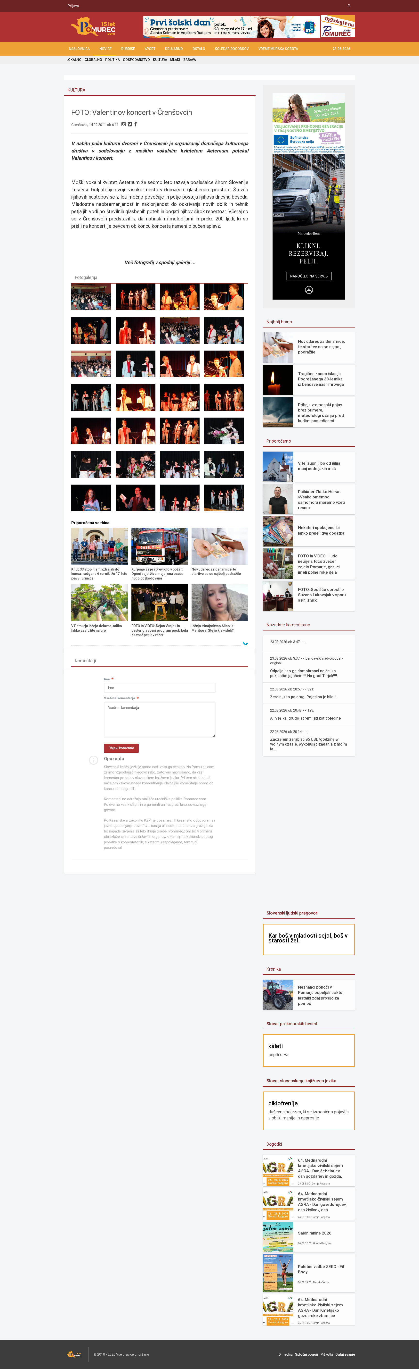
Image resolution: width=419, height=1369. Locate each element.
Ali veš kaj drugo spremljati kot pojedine (305, 718)
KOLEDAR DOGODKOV (232, 49)
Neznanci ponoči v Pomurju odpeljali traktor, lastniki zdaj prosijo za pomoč (321, 995)
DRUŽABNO (174, 49)
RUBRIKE (128, 49)
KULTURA (160, 60)
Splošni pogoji (306, 1354)
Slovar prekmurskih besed (291, 1023)
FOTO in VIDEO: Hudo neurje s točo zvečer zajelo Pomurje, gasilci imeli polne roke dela (319, 564)
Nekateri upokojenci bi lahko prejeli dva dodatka (321, 530)
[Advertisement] (309, 834)
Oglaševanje (345, 1354)
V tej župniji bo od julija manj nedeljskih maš (319, 466)
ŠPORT (150, 49)
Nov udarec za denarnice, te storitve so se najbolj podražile (321, 346)
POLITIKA (112, 60)
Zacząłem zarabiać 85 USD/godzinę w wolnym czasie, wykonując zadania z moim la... (308, 744)
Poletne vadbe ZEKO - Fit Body (321, 1269)
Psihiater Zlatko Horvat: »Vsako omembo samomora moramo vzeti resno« (321, 499)
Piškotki (327, 1354)
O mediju (285, 1354)
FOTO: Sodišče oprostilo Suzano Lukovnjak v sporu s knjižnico (322, 595)
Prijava (73, 6)
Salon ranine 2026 (314, 1233)
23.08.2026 (341, 49)
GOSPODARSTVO (136, 60)
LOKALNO (73, 60)
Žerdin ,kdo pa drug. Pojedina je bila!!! (303, 697)
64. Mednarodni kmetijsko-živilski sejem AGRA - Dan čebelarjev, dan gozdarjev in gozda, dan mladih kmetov (320, 1168)
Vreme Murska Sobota (278, 49)
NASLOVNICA (79, 49)
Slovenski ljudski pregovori (292, 912)
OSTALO (199, 49)
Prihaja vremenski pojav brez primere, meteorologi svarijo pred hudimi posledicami (321, 412)
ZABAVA (189, 60)
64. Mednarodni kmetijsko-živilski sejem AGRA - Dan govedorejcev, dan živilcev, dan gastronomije (322, 1201)
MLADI (175, 60)
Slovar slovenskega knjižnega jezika (301, 1080)
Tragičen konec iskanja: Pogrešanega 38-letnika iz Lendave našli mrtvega (321, 379)
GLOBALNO (93, 60)
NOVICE (105, 49)
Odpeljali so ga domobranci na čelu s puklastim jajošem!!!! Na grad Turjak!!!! (303, 673)
